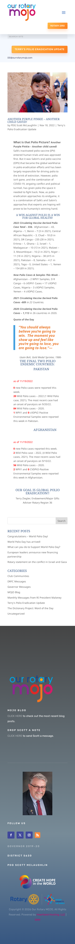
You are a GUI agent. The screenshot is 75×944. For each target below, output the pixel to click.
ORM (37, 919)
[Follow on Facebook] (11, 835)
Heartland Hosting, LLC (51, 914)
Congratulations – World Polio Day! (28, 536)
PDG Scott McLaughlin (24, 125)
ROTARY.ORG (57, 26)
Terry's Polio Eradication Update (40, 49)
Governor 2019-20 (24, 846)
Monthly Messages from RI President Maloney (34, 597)
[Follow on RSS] (37, 835)
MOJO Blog (14, 592)
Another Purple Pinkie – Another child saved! (34, 120)
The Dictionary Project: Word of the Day (30, 608)
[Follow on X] (20, 835)
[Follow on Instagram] (29, 835)
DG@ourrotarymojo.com (20, 57)
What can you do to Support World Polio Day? (34, 547)
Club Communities (18, 576)
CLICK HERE (15, 716)
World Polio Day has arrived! (24, 541)
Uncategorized (16, 613)
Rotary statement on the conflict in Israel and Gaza (37, 562)
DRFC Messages (17, 581)
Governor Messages (19, 586)
